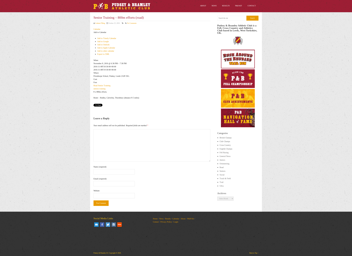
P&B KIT (238, 6)
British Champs (226, 138)
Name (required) (100, 167)
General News (225, 156)
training (102, 89)
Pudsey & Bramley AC (101, 253)
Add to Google (103, 41)
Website (97, 191)
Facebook (102, 224)
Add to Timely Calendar (106, 38)
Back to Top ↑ (253, 253)
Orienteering (224, 164)
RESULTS (226, 6)
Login (176, 222)
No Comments (132, 23)
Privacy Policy (166, 222)
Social (222, 175)
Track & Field (225, 178)
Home (155, 219)
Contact (156, 222)
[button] (100, 32)
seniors (96, 89)
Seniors (222, 171)
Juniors (222, 160)
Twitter (108, 224)
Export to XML (103, 54)
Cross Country (225, 145)
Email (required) (100, 179)
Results (168, 219)
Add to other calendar (105, 51)
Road (95, 86)
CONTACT (252, 6)
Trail (221, 182)
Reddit (119, 224)
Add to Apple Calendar (106, 48)
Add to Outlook (103, 45)
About (183, 219)
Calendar (175, 219)
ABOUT (203, 6)
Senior (100, 86)
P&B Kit (190, 219)
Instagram (114, 224)
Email (96, 224)
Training (107, 86)
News (161, 219)
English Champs (226, 149)
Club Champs (225, 141)
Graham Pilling (100, 23)
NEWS (214, 6)
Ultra (222, 186)
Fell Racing (224, 153)
